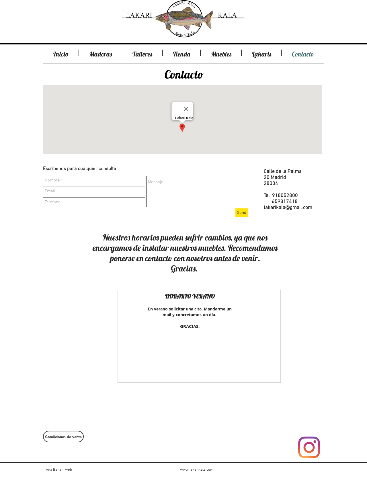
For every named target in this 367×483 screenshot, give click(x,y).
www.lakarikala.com (196, 470)
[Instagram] (309, 447)
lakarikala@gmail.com (288, 208)
